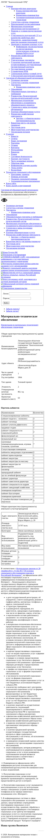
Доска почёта (16, 168)
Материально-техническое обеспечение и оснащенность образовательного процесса (23, 102)
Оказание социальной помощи (24, 179)
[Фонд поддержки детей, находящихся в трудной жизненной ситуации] (22, 281)
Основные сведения (19, 80)
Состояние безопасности (21, 156)
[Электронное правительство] (14, 288)
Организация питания (20, 132)
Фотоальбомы (17, 150)
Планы (14, 154)
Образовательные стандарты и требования (24, 217)
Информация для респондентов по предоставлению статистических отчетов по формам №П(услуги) (29, 50)
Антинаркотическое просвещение (25, 181)
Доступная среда (18, 127)
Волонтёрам (16, 170)
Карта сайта (11, 183)
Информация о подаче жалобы (24, 165)
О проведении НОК (19, 71)
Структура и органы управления (25, 22)
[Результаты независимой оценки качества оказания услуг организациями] (22, 266)
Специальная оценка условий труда (26, 73)
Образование (16, 89)
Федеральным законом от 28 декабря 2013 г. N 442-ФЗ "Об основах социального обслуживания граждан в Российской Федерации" (20, 571)
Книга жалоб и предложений (18, 186)
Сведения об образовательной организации (24, 78)
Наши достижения (19, 141)
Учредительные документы (22, 60)
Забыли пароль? (13, 309)
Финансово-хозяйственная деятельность (23, 235)
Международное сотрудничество (25, 130)
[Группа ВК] (9, 252)
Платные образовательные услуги (25, 112)
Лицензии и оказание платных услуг (26, 44)
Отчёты (14, 139)
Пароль (6, 298)
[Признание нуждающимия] (13, 255)
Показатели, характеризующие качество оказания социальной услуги (27, 41)
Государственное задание (21, 69)
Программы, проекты (20, 174)
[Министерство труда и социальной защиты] (20, 273)
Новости (14, 136)
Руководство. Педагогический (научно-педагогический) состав (25, 97)
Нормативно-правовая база (27, 15)
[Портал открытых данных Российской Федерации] (22, 277)
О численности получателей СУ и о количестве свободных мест (26, 36)
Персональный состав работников (25, 24)
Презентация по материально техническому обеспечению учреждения (19, 326)
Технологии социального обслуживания (23, 172)
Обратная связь (17, 163)
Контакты (15, 147)
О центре (10, 134)
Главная (9, 6)
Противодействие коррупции (23, 8)
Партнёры (15, 143)
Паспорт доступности (20, 159)
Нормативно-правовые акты (28, 87)
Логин (5, 294)
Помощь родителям (19, 177)
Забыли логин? (12, 311)
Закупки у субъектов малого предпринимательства (28, 119)
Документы (16, 85)
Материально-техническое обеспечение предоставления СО (25, 27)
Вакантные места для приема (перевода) (23, 241)
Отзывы (14, 145)
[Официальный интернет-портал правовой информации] (22, 286)
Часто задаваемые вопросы (22, 161)
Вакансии (15, 152)
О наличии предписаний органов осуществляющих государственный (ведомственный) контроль (26, 64)
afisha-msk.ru (41, 830)
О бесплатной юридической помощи (26, 76)
